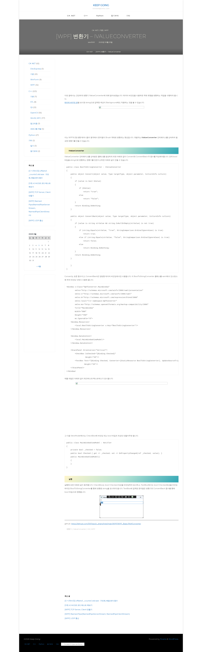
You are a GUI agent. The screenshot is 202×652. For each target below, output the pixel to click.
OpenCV (34, 113)
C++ (30, 91)
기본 (101, 30)
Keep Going (101, 5)
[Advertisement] (122, 76)
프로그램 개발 (35, 129)
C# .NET (95, 30)
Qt (31, 107)
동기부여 (33, 151)
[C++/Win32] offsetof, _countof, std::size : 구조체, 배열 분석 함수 (91, 601)
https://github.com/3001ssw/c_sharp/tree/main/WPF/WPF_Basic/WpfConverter (106, 523)
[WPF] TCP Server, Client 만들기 (78, 609)
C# (88, 529)
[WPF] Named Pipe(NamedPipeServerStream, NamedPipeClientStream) (97, 614)
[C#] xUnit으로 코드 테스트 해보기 (78, 605)
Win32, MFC (35, 118)
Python (32, 135)
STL (32, 102)
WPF (106, 30)
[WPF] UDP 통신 (72, 618)
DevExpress (35, 69)
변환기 (69, 529)
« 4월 (39, 266)
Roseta (163, 639)
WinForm (34, 79)
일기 (32, 146)
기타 (30, 140)
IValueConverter (79, 529)
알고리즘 (33, 123)
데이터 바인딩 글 (71, 102)
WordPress (173, 639)
